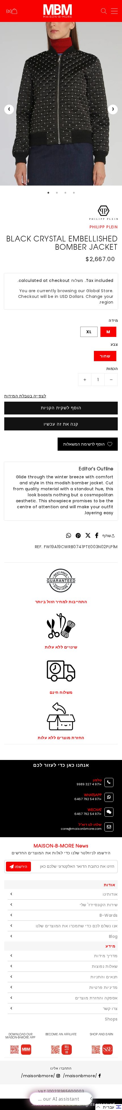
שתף (106, 535)
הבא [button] (113, 109)
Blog (113, 936)
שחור (105, 356)
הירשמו (20, 866)
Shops (111, 1019)
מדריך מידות (106, 956)
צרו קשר (110, 1008)
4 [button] (74, 193)
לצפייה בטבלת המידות (25, 396)
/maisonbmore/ (80, 1076)
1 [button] (48, 193)
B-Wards (109, 915)
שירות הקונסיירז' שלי (99, 905)
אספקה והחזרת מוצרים (96, 998)
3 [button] (65, 193)
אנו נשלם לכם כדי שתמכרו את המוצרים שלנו (77, 926)
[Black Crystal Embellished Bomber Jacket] (61, 104)
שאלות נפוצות (105, 966)
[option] (61, 104)
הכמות (112, 368)
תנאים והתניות (104, 977)
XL (89, 332)
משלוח (77, 280)
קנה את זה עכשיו (61, 424)
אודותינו (110, 894)
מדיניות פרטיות (103, 987)
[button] (108, 1107)
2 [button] (57, 193)
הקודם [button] (9, 109)
